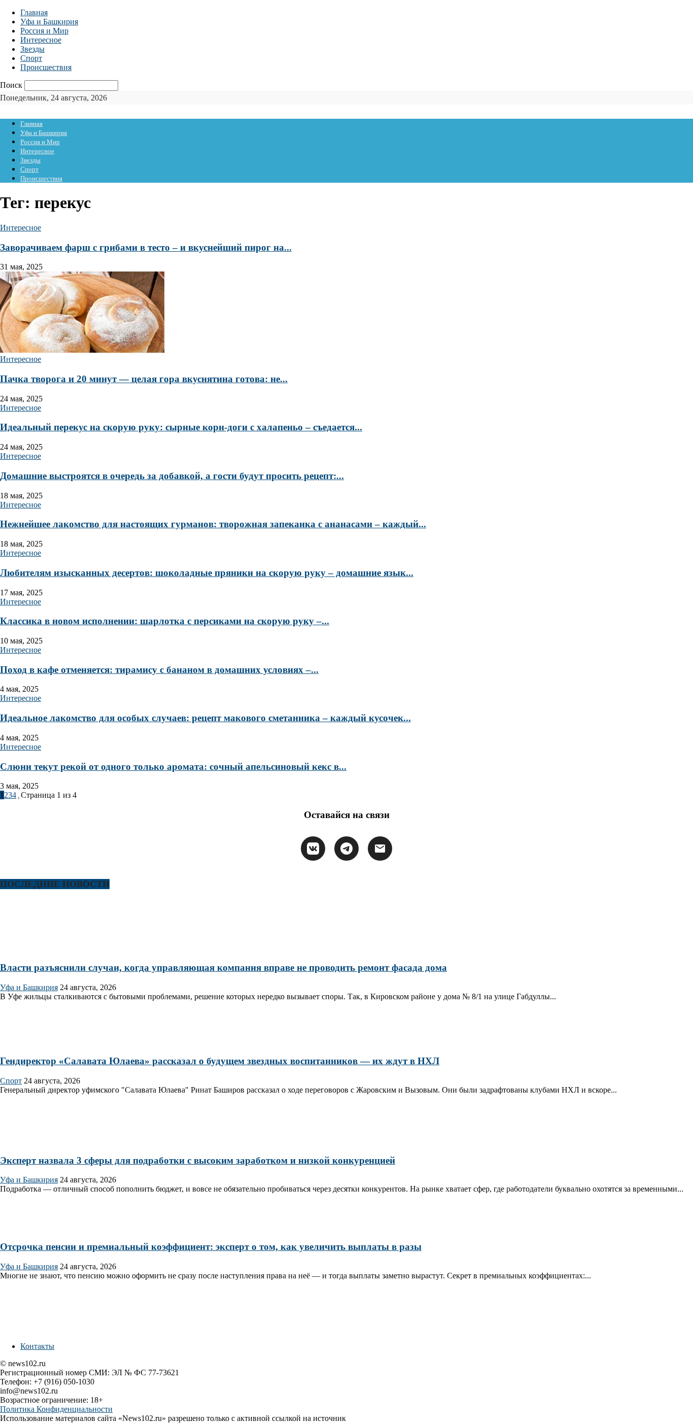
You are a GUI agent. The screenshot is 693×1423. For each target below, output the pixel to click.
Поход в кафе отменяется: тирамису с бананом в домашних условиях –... (159, 669)
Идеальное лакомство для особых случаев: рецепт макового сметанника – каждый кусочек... (205, 718)
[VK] (313, 848)
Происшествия (46, 67)
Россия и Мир (44, 30)
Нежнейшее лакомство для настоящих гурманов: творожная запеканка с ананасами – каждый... (213, 524)
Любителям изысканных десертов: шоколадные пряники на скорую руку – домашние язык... (206, 572)
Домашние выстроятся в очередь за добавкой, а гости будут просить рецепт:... (172, 475)
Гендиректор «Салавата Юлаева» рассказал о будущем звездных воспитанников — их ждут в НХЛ (219, 1061)
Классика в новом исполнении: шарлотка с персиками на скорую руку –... (164, 621)
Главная (34, 12)
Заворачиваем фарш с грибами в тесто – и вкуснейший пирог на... (146, 247)
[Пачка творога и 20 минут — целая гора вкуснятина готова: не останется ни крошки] (82, 350)
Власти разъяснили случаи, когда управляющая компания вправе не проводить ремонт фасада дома (223, 967)
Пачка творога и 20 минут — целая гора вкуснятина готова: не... (144, 379)
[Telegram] (346, 848)
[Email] (380, 848)
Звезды (32, 49)
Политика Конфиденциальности (56, 1409)
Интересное (40, 40)
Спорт (31, 58)
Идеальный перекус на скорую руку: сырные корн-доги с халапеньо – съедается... (181, 427)
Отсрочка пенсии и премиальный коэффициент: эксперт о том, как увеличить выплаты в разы (211, 1246)
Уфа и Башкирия (49, 21)
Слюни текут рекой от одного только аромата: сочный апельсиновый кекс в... (173, 766)
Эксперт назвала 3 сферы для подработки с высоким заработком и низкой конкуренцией (197, 1160)
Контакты (37, 1346)
